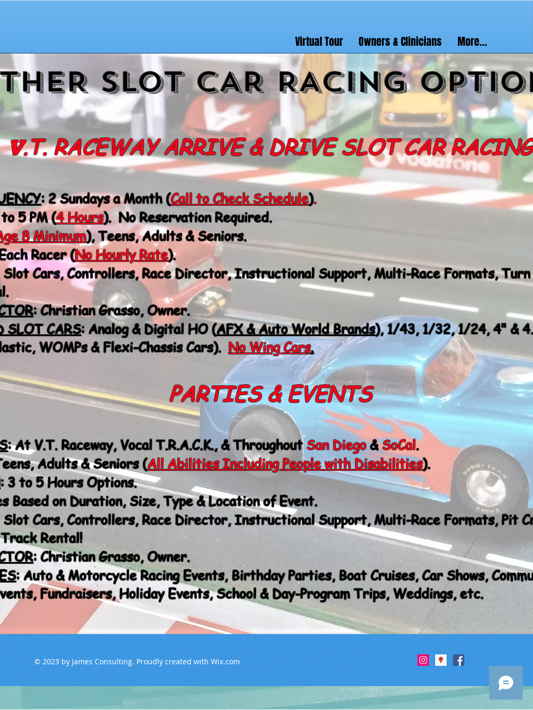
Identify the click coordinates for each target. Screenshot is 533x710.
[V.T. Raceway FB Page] (458, 660)
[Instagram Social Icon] (423, 660)
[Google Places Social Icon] (441, 660)
